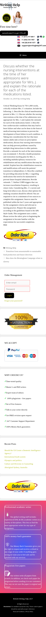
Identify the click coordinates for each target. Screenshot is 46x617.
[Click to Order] (20, 241)
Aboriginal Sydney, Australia (15, 467)
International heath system (14, 457)
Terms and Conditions (18, 611)
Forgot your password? (13, 301)
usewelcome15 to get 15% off (14, 33)
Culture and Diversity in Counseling (18, 464)
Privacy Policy (29, 611)
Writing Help (11, 248)
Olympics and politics (13, 460)
